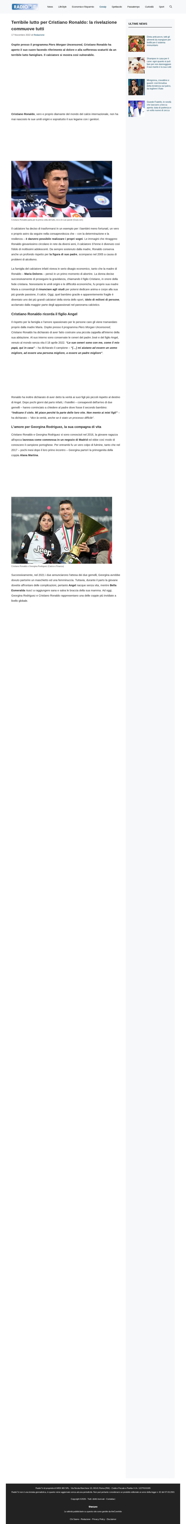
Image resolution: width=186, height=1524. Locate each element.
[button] (171, 7)
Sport (161, 6)
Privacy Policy (98, 1519)
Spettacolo (117, 6)
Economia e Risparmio (83, 6)
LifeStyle (62, 6)
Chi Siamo (74, 1519)
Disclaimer (111, 1519)
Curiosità (149, 6)
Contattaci (110, 1499)
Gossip (102, 6)
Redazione (85, 1519)
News (50, 6)
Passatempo (133, 6)
